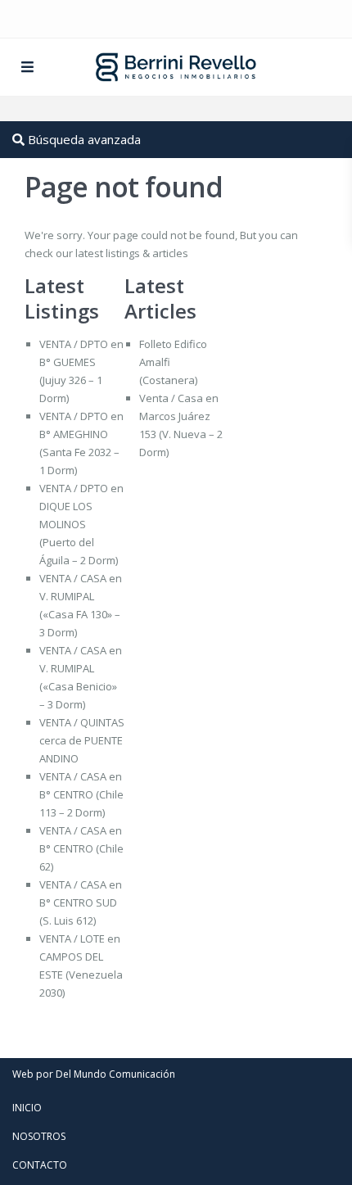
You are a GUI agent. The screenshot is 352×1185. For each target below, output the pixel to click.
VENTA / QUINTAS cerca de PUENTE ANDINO (81, 740)
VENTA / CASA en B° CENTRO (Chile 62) (81, 848)
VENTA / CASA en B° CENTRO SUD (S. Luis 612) (80, 902)
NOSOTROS (38, 1136)
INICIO (27, 1108)
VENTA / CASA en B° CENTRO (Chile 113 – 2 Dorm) (81, 794)
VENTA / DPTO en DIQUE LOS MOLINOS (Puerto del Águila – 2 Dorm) (81, 524)
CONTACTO (39, 1165)
